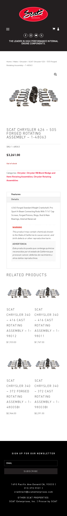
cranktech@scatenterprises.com (33, 492)
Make (15, 62)
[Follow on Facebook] (26, 35)
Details (15, 199)
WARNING (17, 227)
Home (9, 62)
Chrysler (23, 62)
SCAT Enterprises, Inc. (23, 501)
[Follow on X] (41, 35)
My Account (58, 29)
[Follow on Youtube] (36, 35)
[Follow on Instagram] (31, 35)
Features (16, 194)
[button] (55, 74)
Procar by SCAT (48, 501)
